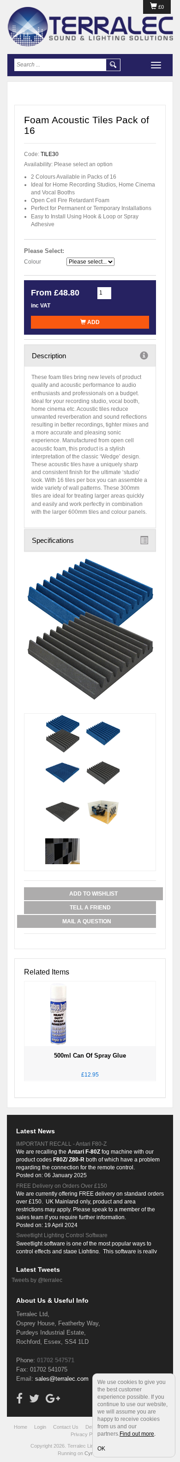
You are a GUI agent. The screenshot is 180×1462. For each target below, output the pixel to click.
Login (40, 1427)
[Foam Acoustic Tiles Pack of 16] (90, 629)
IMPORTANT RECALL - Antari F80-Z (61, 1144)
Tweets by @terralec (37, 1280)
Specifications (53, 540)
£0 (160, 7)
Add (93, 322)
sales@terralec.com (62, 1378)
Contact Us (65, 1427)
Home (20, 1427)
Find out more (137, 1434)
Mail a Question (86, 921)
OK (101, 1448)
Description (49, 356)
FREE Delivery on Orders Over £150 (61, 1186)
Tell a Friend (90, 907)
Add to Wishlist (93, 893)
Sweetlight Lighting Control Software (62, 1235)
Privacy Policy (86, 1434)
